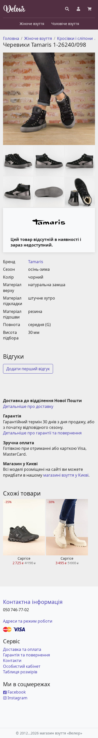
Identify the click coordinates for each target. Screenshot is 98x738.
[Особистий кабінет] (78, 9)
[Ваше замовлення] (89, 9)
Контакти (12, 660)
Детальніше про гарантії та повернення (42, 433)
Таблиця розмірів (20, 672)
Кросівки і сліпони (75, 38)
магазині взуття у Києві (65, 475)
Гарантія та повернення (26, 655)
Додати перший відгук (28, 369)
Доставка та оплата (22, 649)
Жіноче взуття (38, 38)
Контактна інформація (33, 601)
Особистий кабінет (21, 666)
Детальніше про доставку (28, 406)
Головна (11, 38)
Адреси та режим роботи (27, 621)
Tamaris (35, 261)
